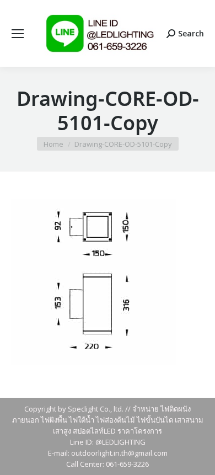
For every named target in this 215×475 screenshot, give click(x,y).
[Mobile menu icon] (17, 33)
